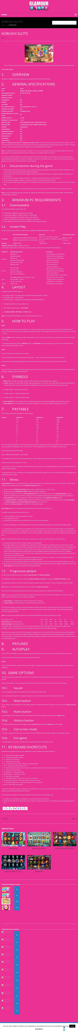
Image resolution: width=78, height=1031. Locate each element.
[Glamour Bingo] (39, 6)
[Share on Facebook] (4, 808)
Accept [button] (72, 1026)
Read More (39, 1029)
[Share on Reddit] (18, 808)
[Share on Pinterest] (15, 808)
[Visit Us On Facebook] (64, 1027)
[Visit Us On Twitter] (64, 1030)
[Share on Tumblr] (22, 808)
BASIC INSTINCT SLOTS (13, 872)
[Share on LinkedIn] (11, 808)
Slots (6, 25)
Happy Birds (13, 848)
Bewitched (39, 872)
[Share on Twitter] (7, 808)
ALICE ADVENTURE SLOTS (64, 848)
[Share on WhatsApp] (25, 808)
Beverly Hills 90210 (39, 849)
